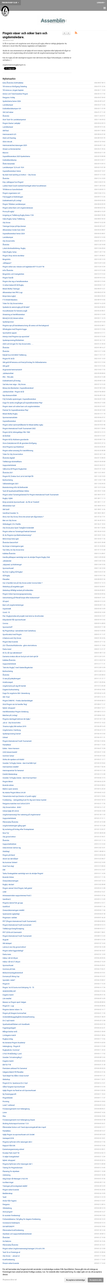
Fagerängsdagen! (9, 1028)
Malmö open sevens (10, 789)
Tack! (5, 1197)
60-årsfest (6, 436)
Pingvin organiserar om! (11, 193)
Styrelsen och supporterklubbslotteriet (17, 1234)
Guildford (6, 907)
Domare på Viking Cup (11, 976)
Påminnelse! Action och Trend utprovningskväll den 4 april (24, 1127)
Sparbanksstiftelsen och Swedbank (16, 1024)
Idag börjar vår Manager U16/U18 (15, 1179)
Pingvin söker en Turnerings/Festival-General (19, 531)
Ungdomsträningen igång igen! (14, 826)
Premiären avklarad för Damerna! (15, 1068)
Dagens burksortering (11, 690)
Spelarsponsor (8, 322)
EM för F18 (7, 1065)
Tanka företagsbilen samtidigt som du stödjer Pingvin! (23, 873)
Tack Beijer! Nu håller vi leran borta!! (16, 1076)
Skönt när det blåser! (10, 859)
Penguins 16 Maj (9, 98)
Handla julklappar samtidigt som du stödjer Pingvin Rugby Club (26, 557)
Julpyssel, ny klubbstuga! (12, 565)
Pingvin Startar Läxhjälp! (11, 123)
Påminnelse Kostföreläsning (13, 1230)
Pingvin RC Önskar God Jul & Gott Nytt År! (18, 476)
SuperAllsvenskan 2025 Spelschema (16, 156)
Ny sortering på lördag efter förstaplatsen (18, 829)
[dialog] (53, 1274)
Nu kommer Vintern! (10, 862)
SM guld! (6, 366)
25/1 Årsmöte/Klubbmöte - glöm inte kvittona (20, 645)
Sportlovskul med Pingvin (12, 634)
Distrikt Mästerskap (10, 774)
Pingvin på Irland (9, 855)
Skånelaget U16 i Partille (12, 524)
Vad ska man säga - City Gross (14, 384)
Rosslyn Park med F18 (11, 1153)
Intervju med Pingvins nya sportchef (16, 337)
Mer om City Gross (9, 520)
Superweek (7, 609)
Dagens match (8, 995)
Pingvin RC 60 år (8, 359)
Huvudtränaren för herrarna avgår (15, 311)
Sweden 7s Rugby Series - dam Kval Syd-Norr (20, 778)
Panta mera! (7, 649)
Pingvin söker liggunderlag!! (13, 951)
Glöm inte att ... (8, 142)
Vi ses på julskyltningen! (12, 679)
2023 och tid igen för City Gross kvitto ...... (18, 344)
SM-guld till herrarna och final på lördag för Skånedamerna (24, 362)
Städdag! (6, 851)
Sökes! (5, 737)
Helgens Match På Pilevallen (13, 1072)
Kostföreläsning (9, 1260)
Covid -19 (6, 612)
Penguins (6, 1204)
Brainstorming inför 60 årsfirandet (15, 487)
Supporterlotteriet (9, 465)
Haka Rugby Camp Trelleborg (14, 219)
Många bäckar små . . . (11, 1032)
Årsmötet (6, 1238)
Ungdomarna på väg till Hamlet (14, 686)
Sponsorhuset (8, 965)
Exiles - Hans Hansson (11, 748)
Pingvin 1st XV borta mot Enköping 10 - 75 (18, 987)
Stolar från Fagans (9, 1201)
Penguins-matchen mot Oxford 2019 (16, 804)
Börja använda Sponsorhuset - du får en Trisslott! (21, 502)
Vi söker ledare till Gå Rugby (13, 285)
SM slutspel (7, 943)
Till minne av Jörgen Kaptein (13, 90)
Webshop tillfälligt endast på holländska (18, 590)
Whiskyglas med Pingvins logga (15, 329)
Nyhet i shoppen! (9, 708)
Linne (5, 1112)
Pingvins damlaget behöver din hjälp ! (17, 719)
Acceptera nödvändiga (75, 1280)
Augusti (5, 940)
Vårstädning (7, 1208)
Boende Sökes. (8, 877)
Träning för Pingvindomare (12, 1168)
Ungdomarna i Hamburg (12, 730)
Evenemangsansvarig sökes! (13, 1149)
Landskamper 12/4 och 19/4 (13, 167)
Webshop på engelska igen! (13, 587)
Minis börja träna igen (11, 539)
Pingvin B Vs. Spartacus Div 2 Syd (15, 1083)
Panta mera (7, 954)
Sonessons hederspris (11, 1223)
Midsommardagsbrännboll (13, 973)
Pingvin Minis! (8, 782)
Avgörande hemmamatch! (12, 370)
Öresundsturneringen (10, 881)
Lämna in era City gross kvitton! (14, 947)
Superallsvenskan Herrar (12, 171)
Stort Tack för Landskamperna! (14, 120)
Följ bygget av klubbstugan (13, 197)
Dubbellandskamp (10, 160)
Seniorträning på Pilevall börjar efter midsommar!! (21, 598)
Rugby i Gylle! (8, 498)
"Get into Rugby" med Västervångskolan (18, 668)
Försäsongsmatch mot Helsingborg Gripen (19, 1120)
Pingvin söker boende (11, 1190)
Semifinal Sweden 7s (10, 513)
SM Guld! (6, 509)
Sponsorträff (7, 627)
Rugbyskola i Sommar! (11, 1050)
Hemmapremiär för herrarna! (13, 770)
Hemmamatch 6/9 (9, 134)
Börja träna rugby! (9, 296)
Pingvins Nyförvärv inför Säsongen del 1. (18, 1164)
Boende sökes (8, 785)
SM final (6, 131)
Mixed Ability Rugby (10, 414)
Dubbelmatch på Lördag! (12, 200)
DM (4, 870)
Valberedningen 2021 (11, 484)
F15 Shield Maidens (10, 300)
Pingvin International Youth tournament (17, 925)
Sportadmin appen (10, 333)
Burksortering (8, 480)
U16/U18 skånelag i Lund (12, 1054)
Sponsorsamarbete (10, 417)
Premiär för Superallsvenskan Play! (15, 410)
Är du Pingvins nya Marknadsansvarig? (17, 535)
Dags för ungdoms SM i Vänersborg (16, 693)
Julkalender (7, 561)
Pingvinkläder (8, 1098)
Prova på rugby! (8, 212)
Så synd (6, 601)
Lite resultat (7, 998)
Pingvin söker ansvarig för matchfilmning (18, 451)
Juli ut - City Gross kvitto (12, 723)
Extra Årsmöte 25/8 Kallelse (13, 83)
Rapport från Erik (9, 1146)
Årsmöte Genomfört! (10, 542)
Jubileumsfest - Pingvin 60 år (13, 392)
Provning (6, 1101)
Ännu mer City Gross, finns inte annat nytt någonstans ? (23, 517)
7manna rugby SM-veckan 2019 (14, 726)
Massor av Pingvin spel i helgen (14, 1002)
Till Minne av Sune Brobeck (13, 189)
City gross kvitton (9, 837)
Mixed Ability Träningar (11, 289)
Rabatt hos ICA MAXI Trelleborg (14, 355)
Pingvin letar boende (10, 642)
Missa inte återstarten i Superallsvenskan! (18, 388)
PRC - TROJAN (8, 377)
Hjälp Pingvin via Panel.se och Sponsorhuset (19, 1090)
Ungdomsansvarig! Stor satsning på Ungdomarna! (21, 815)
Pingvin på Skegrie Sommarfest (14, 1013)
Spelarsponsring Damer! (12, 734)
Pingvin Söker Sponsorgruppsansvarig (17, 594)
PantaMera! (7, 745)
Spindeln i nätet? (9, 980)
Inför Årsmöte (8, 270)
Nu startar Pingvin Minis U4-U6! (14, 793)
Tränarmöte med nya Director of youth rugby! (19, 796)
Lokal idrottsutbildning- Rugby (14, 248)
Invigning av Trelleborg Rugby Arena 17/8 (18, 215)
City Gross (6, 223)
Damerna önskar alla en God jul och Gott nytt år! (20, 656)
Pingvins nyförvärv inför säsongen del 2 (17, 1142)
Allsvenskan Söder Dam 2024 (14, 230)
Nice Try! (6, 833)
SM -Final (6, 697)
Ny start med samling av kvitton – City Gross (19, 175)
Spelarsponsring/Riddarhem (13, 340)
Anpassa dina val (10, 1280)
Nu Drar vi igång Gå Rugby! (13, 572)
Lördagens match (9, 1035)
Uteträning (6, 1175)
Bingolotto (7, 259)
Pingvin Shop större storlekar (13, 256)
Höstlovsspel (8, 682)
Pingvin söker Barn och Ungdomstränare (18, 208)
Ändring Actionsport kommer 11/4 (15, 1124)
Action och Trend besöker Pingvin (15, 94)
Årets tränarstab (9, 164)
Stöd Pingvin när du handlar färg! (15, 704)
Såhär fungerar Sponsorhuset (14, 1087)
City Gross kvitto (9, 241)
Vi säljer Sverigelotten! (11, 1157)
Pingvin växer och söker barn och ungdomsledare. (21, 406)
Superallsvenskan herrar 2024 (14, 234)
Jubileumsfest (8, 373)
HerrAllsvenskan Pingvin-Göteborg (15, 712)
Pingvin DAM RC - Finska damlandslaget (18, 701)
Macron (5, 153)
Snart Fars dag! (8, 866)
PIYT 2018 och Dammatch (12, 932)
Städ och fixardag (9, 138)
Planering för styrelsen (11, 1171)
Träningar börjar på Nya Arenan (14, 226)
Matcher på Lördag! (10, 715)
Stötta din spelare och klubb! (13, 759)
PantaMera (7, 1131)
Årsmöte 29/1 (8, 473)
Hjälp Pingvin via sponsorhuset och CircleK (19, 1135)
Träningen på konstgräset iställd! (15, 1186)
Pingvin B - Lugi (8, 1006)
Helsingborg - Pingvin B (11, 1046)
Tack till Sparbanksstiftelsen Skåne (16, 491)
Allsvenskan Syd (9, 506)
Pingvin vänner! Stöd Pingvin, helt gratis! (17, 888)
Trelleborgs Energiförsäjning (13, 929)
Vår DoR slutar (8, 112)
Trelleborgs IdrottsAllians (12, 462)
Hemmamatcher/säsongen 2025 (15, 145)
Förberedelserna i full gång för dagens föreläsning (22, 1219)
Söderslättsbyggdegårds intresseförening (18, 1017)
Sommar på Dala (9, 969)
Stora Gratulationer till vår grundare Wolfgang (20, 443)
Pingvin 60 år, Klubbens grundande (15, 440)
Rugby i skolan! (8, 884)
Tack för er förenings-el (11, 1252)
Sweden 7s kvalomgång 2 (12, 1057)
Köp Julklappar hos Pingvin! (13, 182)
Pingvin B (6, 984)
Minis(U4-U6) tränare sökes (13, 318)
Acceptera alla (96, 1280)
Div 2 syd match (8, 1021)
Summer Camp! (8, 756)
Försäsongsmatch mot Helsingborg (16, 1109)
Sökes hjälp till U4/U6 (11, 811)
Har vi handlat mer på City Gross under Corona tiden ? (23, 583)
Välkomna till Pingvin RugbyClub (15, 469)
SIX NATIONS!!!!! (8, 1226)
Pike (4, 1116)
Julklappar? (7, 263)
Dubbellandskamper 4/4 (12, 109)
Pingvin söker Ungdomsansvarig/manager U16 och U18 (23, 1249)
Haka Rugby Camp (10, 252)
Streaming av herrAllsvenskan (14, 314)
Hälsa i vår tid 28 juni (10, 958)
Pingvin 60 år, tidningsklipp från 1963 (16, 432)
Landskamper (8, 105)
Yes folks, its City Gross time (13, 550)
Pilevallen (6, 579)
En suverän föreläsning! (11, 1215)
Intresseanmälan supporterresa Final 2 (17, 896)
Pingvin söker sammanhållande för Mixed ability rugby (23, 425)
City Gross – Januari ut (11, 1256)
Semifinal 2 (7, 899)
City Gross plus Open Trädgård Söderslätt (18, 528)
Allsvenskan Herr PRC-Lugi (12, 292)
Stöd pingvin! (8, 1212)
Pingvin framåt (8, 278)
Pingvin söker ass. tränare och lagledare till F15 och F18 (23, 267)
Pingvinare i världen (10, 918)
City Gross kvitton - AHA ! (12, 807)
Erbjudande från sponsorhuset (14, 620)
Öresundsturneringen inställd (13, 910)
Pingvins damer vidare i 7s (12, 1010)
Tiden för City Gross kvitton (13, 303)
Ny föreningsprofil (9, 1094)
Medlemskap (8, 1193)
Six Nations (7, 1241)
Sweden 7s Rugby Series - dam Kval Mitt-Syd (19, 763)
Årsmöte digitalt (9, 458)
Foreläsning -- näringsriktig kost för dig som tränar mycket (24, 800)
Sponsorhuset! (8, 568)
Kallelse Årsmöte (9, 554)
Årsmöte (6, 116)
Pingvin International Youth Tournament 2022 (19, 428)
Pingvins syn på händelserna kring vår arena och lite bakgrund (26, 326)
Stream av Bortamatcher (12, 149)
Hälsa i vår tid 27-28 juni (11, 962)
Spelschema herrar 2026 (12, 101)
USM (4, 892)
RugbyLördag (8, 1039)
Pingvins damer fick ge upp (13, 903)
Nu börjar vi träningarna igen (13, 546)
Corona (5, 623)
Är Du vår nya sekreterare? (12, 653)
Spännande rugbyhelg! (11, 914)
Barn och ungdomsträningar (13, 605)
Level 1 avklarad (9, 1105)
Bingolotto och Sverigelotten (13, 274)
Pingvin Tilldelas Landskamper (14, 204)
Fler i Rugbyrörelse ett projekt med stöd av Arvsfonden (23, 616)
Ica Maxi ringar (8, 1182)
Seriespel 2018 (8, 1138)
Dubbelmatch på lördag (11, 381)
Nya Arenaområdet (10, 395)
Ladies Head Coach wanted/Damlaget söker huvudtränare (24, 186)
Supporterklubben (9, 844)
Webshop (6, 1079)
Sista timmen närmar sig (12, 848)
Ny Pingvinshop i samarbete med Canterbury (19, 631)
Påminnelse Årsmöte (10, 822)
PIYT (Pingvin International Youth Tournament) (19, 921)
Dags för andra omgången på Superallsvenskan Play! (22, 403)
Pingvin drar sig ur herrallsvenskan (15, 281)
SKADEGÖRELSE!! (9, 991)
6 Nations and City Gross (12, 638)
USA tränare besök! (10, 752)
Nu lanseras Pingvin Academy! (14, 1043)
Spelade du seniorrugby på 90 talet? (16, 307)
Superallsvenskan (9, 421)
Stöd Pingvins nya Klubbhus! (13, 447)
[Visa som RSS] (76, 33)
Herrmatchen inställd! (11, 767)
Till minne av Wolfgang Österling (15, 86)
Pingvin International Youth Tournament (17, 741)
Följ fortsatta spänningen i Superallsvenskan (19, 399)
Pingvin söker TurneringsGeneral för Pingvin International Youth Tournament (31, 495)
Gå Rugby (6, 576)
